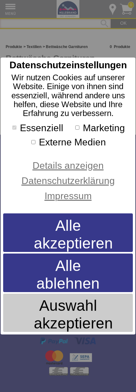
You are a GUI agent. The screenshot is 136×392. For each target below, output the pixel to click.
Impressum (68, 196)
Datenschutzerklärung (68, 180)
